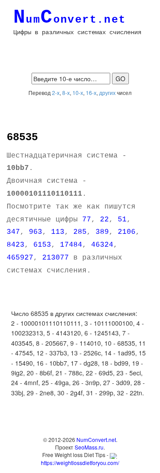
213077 (55, 258)
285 (80, 232)
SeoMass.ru (89, 447)
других (107, 92)
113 (57, 232)
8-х (66, 92)
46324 (102, 245)
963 (35, 232)
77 (86, 220)
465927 (20, 258)
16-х (91, 92)
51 (122, 220)
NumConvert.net (96, 439)
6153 (42, 245)
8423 (15, 245)
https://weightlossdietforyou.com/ (80, 462)
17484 (71, 245)
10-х (77, 92)
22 (104, 220)
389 (102, 232)
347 (13, 232)
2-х (56, 92)
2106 (127, 232)
